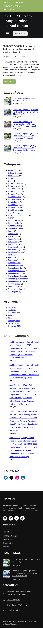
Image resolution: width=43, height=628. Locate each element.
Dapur (10, 181)
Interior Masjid (13, 223)
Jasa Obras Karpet (15, 228)
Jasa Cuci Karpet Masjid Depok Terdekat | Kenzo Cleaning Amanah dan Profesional (25, 136)
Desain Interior (14, 202)
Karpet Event (13, 234)
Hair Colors (7, 539)
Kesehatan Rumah (15, 252)
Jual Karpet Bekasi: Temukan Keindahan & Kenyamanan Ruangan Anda (24, 375)
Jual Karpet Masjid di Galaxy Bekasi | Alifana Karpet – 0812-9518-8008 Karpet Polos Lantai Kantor (24, 345)
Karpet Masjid (13, 242)
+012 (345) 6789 (13, 600)
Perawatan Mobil (14, 260)
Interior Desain (14, 220)
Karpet (10, 231)
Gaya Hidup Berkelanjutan (18, 215)
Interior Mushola (14, 226)
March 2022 (12, 318)
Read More (9, 81)
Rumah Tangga (14, 284)
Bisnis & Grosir (14, 176)
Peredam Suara (14, 263)
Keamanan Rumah (15, 247)
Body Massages (9, 547)
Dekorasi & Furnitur (15, 184)
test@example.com (14, 610)
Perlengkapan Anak (16, 265)
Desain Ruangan (15, 205)
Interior (11, 218)
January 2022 (13, 323)
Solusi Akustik (13, 286)
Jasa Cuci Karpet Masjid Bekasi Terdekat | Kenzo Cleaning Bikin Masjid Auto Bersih (25, 112)
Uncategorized (14, 292)
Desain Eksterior (14, 199)
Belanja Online (14, 173)
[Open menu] (7, 33)
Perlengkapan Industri (16, 273)
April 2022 (12, 315)
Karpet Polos (20, 57)
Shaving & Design (10, 536)
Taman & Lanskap (15, 289)
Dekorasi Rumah (14, 197)
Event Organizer (14, 210)
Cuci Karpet (12, 178)
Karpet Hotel (13, 236)
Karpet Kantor (13, 239)
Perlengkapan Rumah (16, 281)
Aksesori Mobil (14, 170)
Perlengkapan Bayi (15, 268)
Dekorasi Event (14, 189)
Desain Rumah (14, 207)
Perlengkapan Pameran (17, 279)
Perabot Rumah (14, 257)
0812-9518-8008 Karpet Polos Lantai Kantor (18, 21)
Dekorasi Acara (14, 186)
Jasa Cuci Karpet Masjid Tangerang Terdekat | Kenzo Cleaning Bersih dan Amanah (24, 124)
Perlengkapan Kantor (16, 276)
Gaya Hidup (13, 213)
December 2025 (14, 313)
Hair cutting (7, 532)
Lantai (10, 255)
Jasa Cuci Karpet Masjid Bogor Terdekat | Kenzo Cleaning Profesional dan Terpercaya (25, 148)
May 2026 (12, 307)
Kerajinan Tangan (15, 250)
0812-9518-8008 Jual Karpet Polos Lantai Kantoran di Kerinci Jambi (20, 49)
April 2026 (12, 310)
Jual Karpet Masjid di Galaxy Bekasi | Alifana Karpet (24, 99)
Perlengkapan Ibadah (16, 271)
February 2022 (14, 321)
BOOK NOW (20, 33)
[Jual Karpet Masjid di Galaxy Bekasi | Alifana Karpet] (6, 563)
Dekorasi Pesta (14, 194)
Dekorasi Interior (14, 191)
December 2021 (14, 326)
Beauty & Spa (8, 543)
